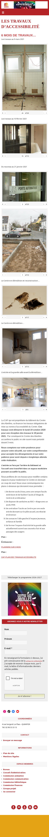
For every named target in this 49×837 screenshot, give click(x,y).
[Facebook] (13, 807)
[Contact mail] (19, 807)
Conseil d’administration (14, 772)
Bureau (6, 769)
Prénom (8, 639)
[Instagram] (30, 807)
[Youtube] (35, 807)
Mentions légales (11, 756)
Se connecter (9, 791)
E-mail (8, 648)
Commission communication (16, 779)
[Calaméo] (24, 807)
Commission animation (13, 775)
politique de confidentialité (34, 661)
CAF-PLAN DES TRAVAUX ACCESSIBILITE (18, 557)
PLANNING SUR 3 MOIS (11, 547)
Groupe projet (9, 788)
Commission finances (12, 785)
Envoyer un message (12, 740)
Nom (6, 629)
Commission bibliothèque (14, 782)
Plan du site (8, 753)
